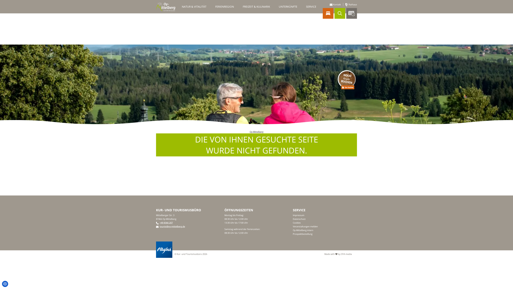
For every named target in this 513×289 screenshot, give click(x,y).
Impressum (298, 215)
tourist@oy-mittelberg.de (172, 226)
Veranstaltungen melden (305, 226)
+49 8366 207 (166, 222)
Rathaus (352, 4)
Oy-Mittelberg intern (303, 230)
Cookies (297, 222)
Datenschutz (299, 219)
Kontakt (337, 4)
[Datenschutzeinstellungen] (5, 284)
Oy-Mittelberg (256, 131)
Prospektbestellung (302, 234)
